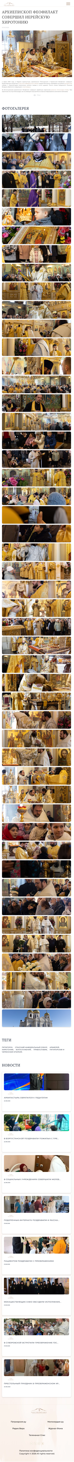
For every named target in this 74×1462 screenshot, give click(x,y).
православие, (41, 1050)
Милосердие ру (56, 1422)
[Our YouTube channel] (39, 1444)
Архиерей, (55, 1047)
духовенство (68, 83)
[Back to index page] (9, 6)
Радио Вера (18, 1428)
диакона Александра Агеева (60, 90)
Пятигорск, (7, 1047)
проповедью (27, 87)
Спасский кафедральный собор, (31, 1047)
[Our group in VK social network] (31, 1444)
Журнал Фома (55, 1428)
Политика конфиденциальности (36, 1451)
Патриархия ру (18, 1422)
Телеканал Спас (37, 1435)
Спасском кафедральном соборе (28, 83)
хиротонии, (8, 1050)
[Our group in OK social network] (43, 1444)
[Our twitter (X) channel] (35, 1444)
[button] (36, 123)
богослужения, (24, 1050)
